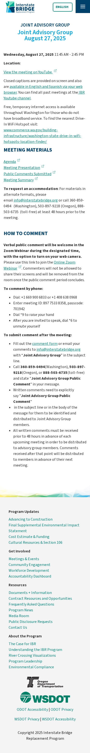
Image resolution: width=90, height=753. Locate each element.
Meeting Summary (19, 180)
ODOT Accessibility (32, 709)
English (62, 7)
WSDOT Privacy (26, 719)
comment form (45, 343)
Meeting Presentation (22, 167)
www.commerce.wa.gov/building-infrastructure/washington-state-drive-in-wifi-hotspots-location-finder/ (42, 135)
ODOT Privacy (62, 709)
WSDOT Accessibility (59, 719)
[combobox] (63, 7)
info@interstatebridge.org (36, 200)
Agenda (10, 161)
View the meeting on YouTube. (28, 72)
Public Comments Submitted (27, 174)
